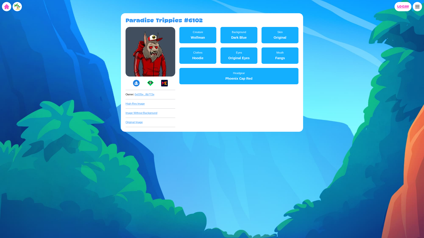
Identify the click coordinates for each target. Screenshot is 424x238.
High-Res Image (135, 103)
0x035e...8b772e (144, 94)
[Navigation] (417, 6)
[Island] (17, 6)
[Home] (6, 6)
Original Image (134, 122)
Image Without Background (141, 113)
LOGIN (403, 6)
